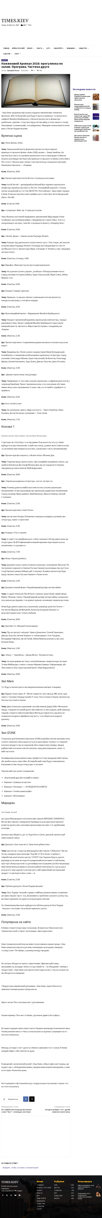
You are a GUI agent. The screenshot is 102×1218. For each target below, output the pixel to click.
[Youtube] (19, 1195)
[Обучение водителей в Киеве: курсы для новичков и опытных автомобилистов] (96, 128)
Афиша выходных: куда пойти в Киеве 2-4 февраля (86, 1187)
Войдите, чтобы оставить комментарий (20, 1167)
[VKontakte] (15, 1195)
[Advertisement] (68, 22)
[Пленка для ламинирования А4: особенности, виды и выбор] (96, 107)
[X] (32, 1099)
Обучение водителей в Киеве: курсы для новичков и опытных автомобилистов (82, 128)
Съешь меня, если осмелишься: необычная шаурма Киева (85, 1196)
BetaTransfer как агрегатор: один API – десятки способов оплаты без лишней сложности (82, 117)
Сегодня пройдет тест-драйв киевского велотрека (57, 1110)
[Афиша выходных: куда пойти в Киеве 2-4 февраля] (98, 1186)
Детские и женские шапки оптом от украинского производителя (82, 138)
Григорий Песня (13, 70)
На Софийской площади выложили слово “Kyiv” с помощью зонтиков (16, 1110)
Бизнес (4, 60)
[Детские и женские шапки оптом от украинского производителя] (96, 138)
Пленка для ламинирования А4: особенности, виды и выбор (82, 107)
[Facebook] (25, 1099)
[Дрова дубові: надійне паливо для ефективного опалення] (96, 97)
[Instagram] (7, 1195)
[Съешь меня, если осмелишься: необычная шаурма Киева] (98, 1194)
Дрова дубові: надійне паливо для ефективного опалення (82, 97)
